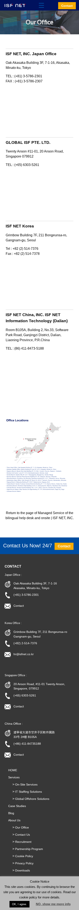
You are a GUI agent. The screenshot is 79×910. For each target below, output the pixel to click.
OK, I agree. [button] (19, 904)
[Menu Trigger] (41, 5)
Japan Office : (13, 574)
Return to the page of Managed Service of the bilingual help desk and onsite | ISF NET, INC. (39, 515)
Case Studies (17, 806)
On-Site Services (26, 784)
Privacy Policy (24, 863)
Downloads (22, 870)
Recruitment (23, 841)
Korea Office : (13, 623)
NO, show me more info (53, 904)
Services (14, 777)
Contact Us (22, 834)
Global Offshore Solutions (32, 798)
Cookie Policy (24, 856)
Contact (18, 605)
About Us (14, 820)
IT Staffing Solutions (28, 791)
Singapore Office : (16, 675)
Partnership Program (29, 849)
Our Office (22, 827)
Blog (11, 813)
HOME (12, 770)
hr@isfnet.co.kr (23, 654)
